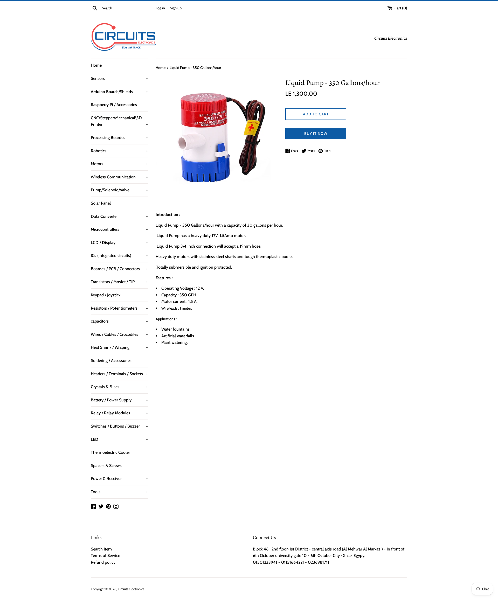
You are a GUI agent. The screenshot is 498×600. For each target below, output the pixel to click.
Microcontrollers (119, 229)
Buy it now (315, 133)
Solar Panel (101, 203)
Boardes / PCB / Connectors (119, 268)
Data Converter (119, 216)
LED (119, 439)
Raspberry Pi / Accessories (114, 104)
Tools (119, 491)
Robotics (119, 150)
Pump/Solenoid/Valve (119, 189)
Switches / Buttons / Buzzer (119, 426)
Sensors (119, 78)
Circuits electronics (131, 589)
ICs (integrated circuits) (119, 255)
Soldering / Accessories (111, 360)
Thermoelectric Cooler (110, 452)
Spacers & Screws (106, 465)
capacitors (119, 321)
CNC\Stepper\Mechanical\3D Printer (119, 121)
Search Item (101, 549)
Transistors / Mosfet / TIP (119, 281)
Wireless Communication (119, 177)
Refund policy (103, 562)
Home (96, 65)
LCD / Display (119, 242)
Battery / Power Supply (119, 399)
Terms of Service (105, 555)
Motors (119, 163)
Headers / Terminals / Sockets (119, 373)
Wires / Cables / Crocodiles (119, 334)
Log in (160, 8)
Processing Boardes (119, 137)
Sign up (176, 8)
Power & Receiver (119, 478)
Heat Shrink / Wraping (119, 347)
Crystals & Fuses (119, 386)
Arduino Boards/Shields (119, 91)
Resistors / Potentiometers (119, 308)
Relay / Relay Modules (119, 412)
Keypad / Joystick (105, 294)
